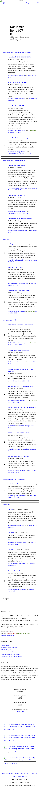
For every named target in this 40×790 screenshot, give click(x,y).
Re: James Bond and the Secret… (17, 188)
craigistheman (32, 470)
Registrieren (30, 3)
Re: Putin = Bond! (13, 362)
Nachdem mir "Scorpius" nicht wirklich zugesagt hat (22, 726)
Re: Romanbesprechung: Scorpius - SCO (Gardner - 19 (22, 735)
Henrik (28, 260)
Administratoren (12, 633)
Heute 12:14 (14, 763)
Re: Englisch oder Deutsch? (16, 260)
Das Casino (6, 504)
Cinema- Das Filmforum (15, 571)
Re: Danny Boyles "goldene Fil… (17, 99)
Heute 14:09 (10, 741)
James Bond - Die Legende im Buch (14, 161)
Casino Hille (32, 130)
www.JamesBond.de (8, 773)
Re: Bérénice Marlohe (14, 449)
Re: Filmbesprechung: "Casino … (17, 152)
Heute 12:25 (12, 752)
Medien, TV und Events (15, 267)
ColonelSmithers (13, 154)
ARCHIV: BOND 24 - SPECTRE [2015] (19, 456)
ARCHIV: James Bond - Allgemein (18, 350)
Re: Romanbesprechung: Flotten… (18, 230)
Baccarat (11, 533)
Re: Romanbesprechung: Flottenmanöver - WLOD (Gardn (22, 724)
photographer (12, 213)
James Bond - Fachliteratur (16, 195)
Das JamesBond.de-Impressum (10, 654)
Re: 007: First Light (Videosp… (16, 311)
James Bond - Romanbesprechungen (20, 219)
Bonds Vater (14, 381)
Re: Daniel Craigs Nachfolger (16, 75)
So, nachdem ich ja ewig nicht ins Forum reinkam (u (22, 737)
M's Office (6, 239)
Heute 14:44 (10, 729)
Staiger (31, 99)
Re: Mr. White (12, 426)
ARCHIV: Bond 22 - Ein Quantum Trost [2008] (22, 407)
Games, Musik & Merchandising (18, 291)
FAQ (28, 773)
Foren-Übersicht (20, 773)
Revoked (30, 75)
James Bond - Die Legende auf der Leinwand (17, 52)
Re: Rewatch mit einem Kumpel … (17, 343)
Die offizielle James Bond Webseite (11, 656)
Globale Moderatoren (24, 633)
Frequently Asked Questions (9, 648)
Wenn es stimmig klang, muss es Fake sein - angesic (22, 760)
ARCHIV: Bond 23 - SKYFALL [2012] (18, 433)
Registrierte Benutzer (7, 635)
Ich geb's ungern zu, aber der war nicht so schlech (22, 749)
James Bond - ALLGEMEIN (16, 106)
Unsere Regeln (5, 645)
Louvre (10, 509)
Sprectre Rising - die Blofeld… (16, 525)
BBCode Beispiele (6, 650)
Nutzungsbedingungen (20, 776)
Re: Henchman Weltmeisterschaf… (18, 542)
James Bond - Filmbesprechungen (19, 138)
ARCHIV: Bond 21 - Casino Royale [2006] (20, 386)
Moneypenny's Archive (10, 320)
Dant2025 (32, 188)
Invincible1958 (22, 426)
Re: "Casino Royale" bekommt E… (17, 400)
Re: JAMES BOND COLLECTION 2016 (18, 283)
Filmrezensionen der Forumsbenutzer (20, 325)
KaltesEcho (31, 525)
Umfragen (11, 244)
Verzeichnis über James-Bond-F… (17, 211)
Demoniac (32, 563)
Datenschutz (34, 773)
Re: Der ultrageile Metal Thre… (17, 563)
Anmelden (20, 3)
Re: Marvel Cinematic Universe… (17, 589)
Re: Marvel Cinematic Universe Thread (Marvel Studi (22, 747)
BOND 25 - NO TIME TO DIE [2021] (18, 82)
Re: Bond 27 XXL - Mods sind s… (17, 130)
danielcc (25, 449)
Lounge (10, 550)
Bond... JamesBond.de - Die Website (14, 479)
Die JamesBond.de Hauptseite (10, 652)
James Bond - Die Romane (16, 165)
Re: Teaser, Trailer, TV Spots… (17, 470)
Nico (31, 230)
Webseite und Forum (15, 484)
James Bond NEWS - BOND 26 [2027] (19, 57)
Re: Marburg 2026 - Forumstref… (17, 496)
